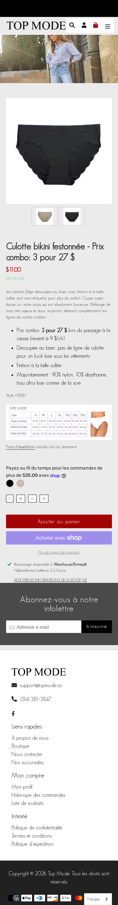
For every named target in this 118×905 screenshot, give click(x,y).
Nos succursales (27, 762)
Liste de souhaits (27, 803)
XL (44, 498)
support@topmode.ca (41, 685)
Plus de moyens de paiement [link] (59, 552)
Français (93, 899)
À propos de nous (29, 738)
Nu (20, 483)
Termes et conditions (31, 836)
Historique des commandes (38, 795)
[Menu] (107, 25)
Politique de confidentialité (36, 828)
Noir (10, 483)
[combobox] (98, 899)
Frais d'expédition (20, 446)
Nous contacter (27, 754)
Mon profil (21, 787)
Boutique (20, 746)
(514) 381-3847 (35, 699)
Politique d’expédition (32, 844)
